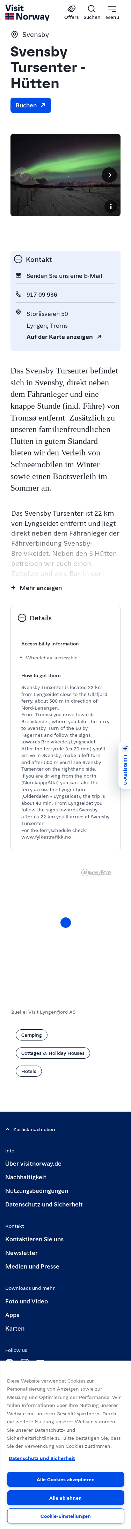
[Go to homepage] (27, 13)
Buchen (26, 105)
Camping (31, 1034)
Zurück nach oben (34, 1129)
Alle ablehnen (65, 1497)
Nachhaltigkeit (25, 1177)
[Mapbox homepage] (96, 873)
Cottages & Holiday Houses (53, 1053)
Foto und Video (26, 1301)
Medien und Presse (32, 1266)
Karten (14, 1328)
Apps (12, 1314)
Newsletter (21, 1252)
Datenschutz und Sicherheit (44, 1204)
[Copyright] (110, 206)
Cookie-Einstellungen (66, 1516)
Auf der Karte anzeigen (60, 336)
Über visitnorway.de (33, 1163)
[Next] (109, 175)
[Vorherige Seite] (21, 175)
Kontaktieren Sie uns (34, 1239)
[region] (65, 1445)
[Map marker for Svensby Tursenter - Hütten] (65, 922)
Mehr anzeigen (41, 587)
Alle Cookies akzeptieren (66, 1479)
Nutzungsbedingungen (36, 1190)
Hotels (28, 1071)
